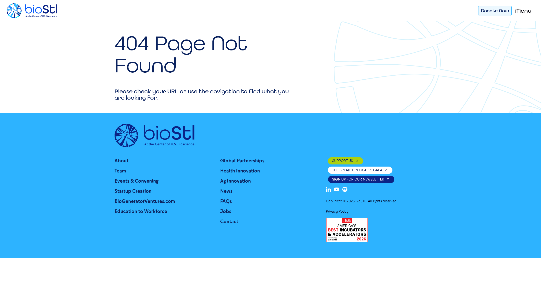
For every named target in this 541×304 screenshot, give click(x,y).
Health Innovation (240, 171)
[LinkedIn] (328, 189)
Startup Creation (133, 191)
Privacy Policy (337, 211)
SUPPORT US (342, 161)
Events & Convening (136, 181)
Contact (229, 221)
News (226, 191)
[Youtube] (336, 189)
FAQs (226, 201)
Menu (523, 10)
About (121, 161)
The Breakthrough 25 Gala (357, 170)
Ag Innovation (235, 181)
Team (120, 171)
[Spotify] (344, 189)
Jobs (225, 211)
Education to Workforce (141, 211)
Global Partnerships (242, 161)
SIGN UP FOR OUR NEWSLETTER (358, 179)
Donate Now (495, 10)
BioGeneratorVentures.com (145, 201)
